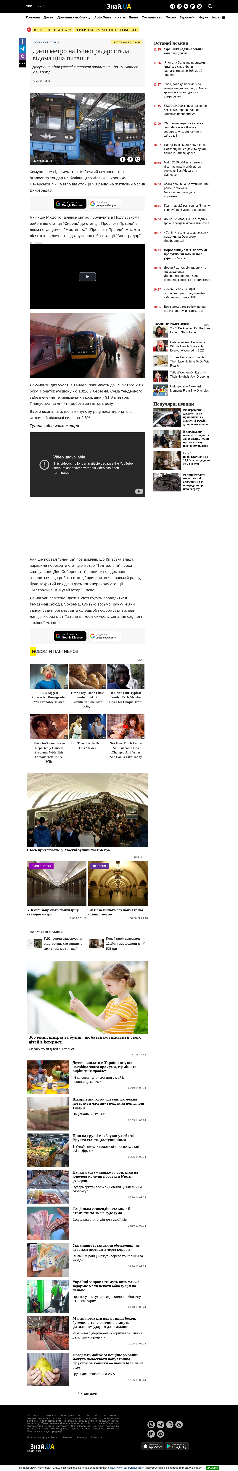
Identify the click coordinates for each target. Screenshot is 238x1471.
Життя (120, 17)
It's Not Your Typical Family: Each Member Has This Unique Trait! (126, 697)
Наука (203, 17)
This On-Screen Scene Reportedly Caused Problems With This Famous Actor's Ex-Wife (49, 752)
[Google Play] (177, 1446)
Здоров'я (187, 17)
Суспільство (152, 17)
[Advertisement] (87, 527)
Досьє (49, 17)
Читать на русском (126, 42)
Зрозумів (212, 1467)
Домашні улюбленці (74, 17)
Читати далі (87, 1393)
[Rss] (186, 6)
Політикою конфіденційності (127, 1467)
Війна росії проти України (52, 30)
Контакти (96, 1437)
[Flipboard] (192, 6)
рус (41, 6)
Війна (133, 17)
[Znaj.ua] (119, 6)
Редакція (82, 1437)
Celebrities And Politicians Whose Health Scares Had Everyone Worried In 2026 (187, 346)
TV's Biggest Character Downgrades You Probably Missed (49, 697)
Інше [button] (216, 17)
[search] (210, 6)
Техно (171, 17)
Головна (33, 17)
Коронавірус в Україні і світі (96, 30)
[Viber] (179, 6)
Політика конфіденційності (43, 1437)
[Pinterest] (199, 6)
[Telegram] (172, 6)
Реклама (68, 1437)
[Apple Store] (153, 1446)
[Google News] (179, 1424)
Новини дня (129, 30)
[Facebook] (22, 41)
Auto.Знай (102, 17)
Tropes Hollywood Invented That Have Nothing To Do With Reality (190, 361)
